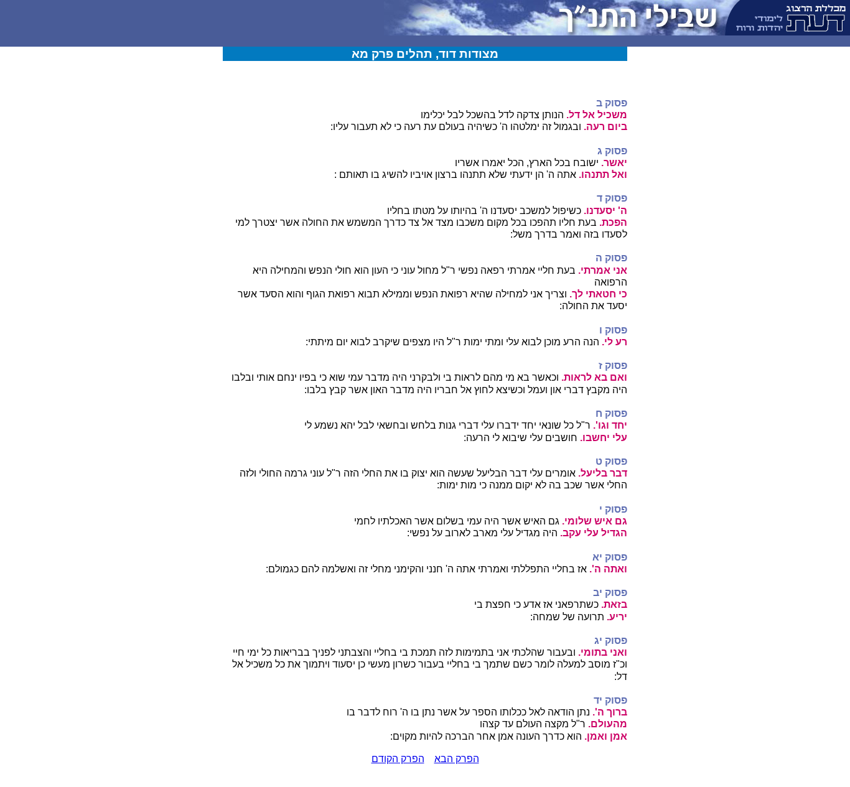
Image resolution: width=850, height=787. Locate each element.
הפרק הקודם (397, 758)
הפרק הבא (456, 758)
